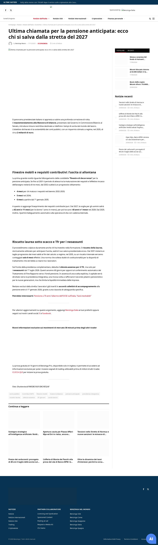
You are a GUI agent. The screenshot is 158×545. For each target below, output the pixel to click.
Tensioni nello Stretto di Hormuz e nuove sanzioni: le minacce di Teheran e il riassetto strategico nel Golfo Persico (93, 433)
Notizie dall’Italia (40, 18)
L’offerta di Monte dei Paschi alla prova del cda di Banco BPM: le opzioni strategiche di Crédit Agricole (58, 460)
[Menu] (153, 18)
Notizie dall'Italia (28, 25)
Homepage (12, 25)
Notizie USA (58, 18)
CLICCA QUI (17, 372)
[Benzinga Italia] (79, 10)
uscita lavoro (52, 397)
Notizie (19, 25)
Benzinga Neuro (20, 43)
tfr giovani (41, 397)
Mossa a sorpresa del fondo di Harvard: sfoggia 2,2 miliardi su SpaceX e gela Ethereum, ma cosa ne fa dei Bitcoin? (139, 58)
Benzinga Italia (71, 310)
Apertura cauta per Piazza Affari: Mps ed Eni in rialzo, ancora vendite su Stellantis (58, 433)
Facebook (46, 313)
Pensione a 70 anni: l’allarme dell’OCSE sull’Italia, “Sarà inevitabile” (62, 295)
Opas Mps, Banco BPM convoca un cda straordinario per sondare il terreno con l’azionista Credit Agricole (137, 140)
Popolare (120, 50)
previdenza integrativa (90, 394)
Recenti (131, 50)
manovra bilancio (56, 394)
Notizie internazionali (77, 18)
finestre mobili (42, 394)
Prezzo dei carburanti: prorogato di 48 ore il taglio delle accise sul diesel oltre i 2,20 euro (23, 460)
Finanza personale (115, 18)
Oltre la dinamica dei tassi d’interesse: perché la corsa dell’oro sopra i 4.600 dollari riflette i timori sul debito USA (91, 460)
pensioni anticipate (72, 394)
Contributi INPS (28, 394)
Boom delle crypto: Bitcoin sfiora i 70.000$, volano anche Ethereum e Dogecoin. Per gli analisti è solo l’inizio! (139, 83)
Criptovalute (97, 18)
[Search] (150, 18)
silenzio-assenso (29, 397)
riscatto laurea (15, 397)
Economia (38, 25)
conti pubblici (14, 394)
